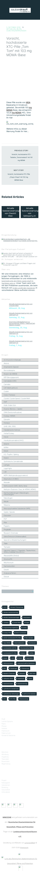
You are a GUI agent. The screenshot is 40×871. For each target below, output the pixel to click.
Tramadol (7, 547)
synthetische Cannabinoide (11, 688)
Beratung (5, 787)
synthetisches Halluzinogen (11, 694)
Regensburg (6, 764)
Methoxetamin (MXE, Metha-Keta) (15, 486)
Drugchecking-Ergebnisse (11, 627)
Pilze (5, 522)
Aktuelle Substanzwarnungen (11, 617)
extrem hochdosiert (20, 632)
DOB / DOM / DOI (10, 405)
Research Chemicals (11, 533)
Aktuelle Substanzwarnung (11, 612)
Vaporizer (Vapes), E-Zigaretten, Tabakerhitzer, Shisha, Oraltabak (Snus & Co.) (20, 551)
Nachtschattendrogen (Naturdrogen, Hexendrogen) (16, 493)
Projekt (4, 780)
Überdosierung (24, 699)
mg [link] (30, 107)
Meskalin (7, 482)
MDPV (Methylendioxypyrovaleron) (16, 475)
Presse (4, 726)
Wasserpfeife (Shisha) (11, 556)
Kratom (6, 458)
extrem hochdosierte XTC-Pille (12, 638)
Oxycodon (7, 515)
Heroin (6, 437)
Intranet (4, 728)
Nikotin (6, 501)
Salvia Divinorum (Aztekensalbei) (15, 536)
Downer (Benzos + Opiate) (13, 409)
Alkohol (6, 363)
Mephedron (29, 658)
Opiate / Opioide (9, 512)
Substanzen (6, 785)
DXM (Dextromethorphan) (13, 412)
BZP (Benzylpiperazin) (11, 377)
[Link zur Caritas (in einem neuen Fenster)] (21, 868)
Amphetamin (27, 617)
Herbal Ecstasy (9, 433)
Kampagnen (6, 783)
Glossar (6, 577)
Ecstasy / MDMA (9, 416)
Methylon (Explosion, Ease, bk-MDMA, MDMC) (20, 489)
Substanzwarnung (22, 683)
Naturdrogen (8, 498)
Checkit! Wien (17, 622)
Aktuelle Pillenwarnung (17, 607)
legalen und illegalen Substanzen (24, 288)
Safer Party (32, 673)
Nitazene (7, 505)
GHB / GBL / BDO (10, 426)
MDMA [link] (9, 110)
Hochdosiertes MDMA (27, 648)
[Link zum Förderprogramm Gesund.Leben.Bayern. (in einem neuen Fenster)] (19, 854)
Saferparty (22, 673)
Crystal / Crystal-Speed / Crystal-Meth (17, 398)
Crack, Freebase (9, 395)
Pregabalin (7, 529)
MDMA (20, 658)
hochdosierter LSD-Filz (10, 648)
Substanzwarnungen (16, 31)
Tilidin (6, 543)
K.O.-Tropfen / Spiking (11, 454)
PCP (5, 519)
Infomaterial (6, 792)
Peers (4, 724)
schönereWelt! (30, 843)
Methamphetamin (8, 663)
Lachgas (7, 465)
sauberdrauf (20, 678)
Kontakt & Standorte (8, 735)
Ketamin (6, 444)
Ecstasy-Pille (7, 632)
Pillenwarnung (25, 668)
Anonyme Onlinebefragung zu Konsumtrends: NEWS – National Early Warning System (22, 323)
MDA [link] (28, 102)
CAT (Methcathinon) (11, 388)
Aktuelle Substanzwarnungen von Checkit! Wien (20, 304)
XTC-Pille (12, 699)
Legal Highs (8, 468)
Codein (6, 391)
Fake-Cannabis (29, 638)
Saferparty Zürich (8, 678)
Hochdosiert (32, 643)
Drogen (27, 622)
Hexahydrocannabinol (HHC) (14, 440)
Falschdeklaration (20, 643)
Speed (30, 678)
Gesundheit (6, 790)
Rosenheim (5, 761)
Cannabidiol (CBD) (10, 381)
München (5, 752)
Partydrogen (13, 668)
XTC (5, 699)
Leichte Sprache (7, 721)
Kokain (6, 451)
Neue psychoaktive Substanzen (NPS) (17, 508)
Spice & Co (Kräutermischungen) (15, 540)
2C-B (5, 607)
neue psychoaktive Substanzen (26, 663)
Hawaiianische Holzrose (12, 430)
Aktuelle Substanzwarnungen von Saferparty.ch (20, 314)
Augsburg (5, 757)
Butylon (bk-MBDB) (10, 374)
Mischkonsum (9, 563)
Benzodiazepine (9, 370)
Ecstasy (24, 627)
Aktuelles (11, 29)
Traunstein (5, 759)
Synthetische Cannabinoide (13, 461)
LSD (5, 472)
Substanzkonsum (8, 683)
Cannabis (7, 384)
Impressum (5, 731)
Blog (19, 29)
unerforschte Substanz (29, 694)
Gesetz (6, 570)
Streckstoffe (8, 559)
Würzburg (5, 754)
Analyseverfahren (10, 573)
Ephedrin (7, 419)
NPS (5, 668)
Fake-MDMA (7, 643)
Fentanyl (7, 423)
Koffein (6, 447)
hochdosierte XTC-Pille (10, 653)
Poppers (7, 526)
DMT (5, 402)
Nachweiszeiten (9, 566)
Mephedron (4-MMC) (11, 479)
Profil (3, 719)
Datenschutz (6, 733)
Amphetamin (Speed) (11, 367)
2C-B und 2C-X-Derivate (12, 360)
